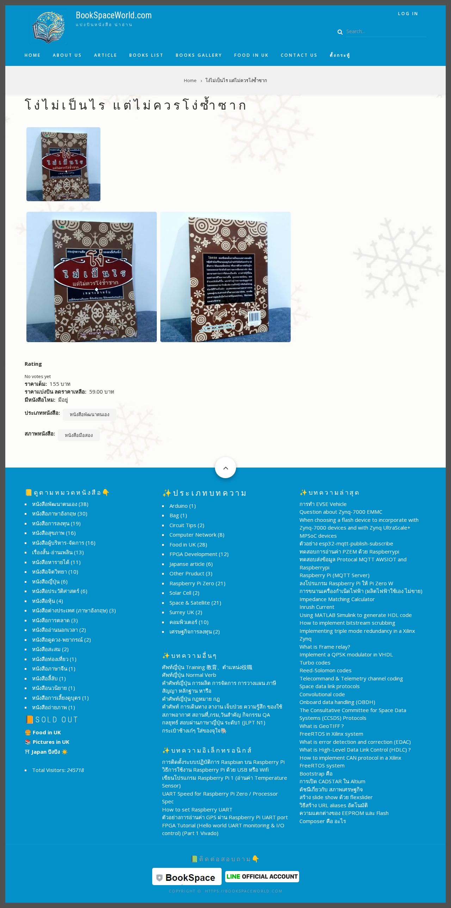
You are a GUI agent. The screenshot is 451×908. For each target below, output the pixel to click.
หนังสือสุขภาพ (48, 532)
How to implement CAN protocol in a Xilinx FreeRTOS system (350, 761)
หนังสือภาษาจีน (49, 668)
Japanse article (187, 563)
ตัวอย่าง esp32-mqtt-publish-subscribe (346, 543)
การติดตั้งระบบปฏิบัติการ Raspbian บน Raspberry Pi (223, 761)
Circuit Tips (182, 525)
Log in (408, 14)
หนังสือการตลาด (51, 620)
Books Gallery (199, 55)
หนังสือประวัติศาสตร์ (55, 590)
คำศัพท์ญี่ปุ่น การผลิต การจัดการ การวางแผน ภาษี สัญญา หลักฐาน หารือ (219, 686)
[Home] (48, 26)
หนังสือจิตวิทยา (49, 571)
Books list (146, 55)
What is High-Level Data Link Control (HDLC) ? (355, 749)
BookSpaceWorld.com (114, 15)
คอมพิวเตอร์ (183, 621)
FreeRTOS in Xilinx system (331, 733)
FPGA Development (193, 553)
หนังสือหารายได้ (50, 562)
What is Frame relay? (324, 646)
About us (67, 55)
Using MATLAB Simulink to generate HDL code (355, 614)
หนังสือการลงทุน (50, 523)
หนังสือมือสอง (79, 435)
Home (33, 55)
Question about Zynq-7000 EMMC (340, 511)
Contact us (299, 55)
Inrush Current (316, 606)
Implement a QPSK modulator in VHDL (346, 654)
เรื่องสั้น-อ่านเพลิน (52, 552)
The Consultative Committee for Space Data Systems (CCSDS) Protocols (352, 714)
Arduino (178, 505)
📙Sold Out (52, 719)
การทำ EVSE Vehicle (323, 503)
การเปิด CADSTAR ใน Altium (332, 781)
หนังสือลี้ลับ (45, 678)
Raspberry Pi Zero (191, 583)
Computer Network (192, 534)
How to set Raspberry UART (197, 809)
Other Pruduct (186, 573)
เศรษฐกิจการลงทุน (190, 631)
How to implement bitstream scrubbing (347, 622)
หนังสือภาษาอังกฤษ (54, 513)
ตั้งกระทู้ (340, 55)
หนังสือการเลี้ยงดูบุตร (56, 697)
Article (105, 55)
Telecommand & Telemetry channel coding (351, 678)
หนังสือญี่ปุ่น (46, 581)
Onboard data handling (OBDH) (337, 701)
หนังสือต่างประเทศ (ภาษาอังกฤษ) (70, 610)
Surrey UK (181, 612)
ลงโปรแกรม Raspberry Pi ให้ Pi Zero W (346, 583)
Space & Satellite (189, 602)
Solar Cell (180, 592)
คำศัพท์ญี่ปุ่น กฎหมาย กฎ (191, 698)
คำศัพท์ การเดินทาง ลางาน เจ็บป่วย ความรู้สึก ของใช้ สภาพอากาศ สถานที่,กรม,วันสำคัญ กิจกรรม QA (222, 710)
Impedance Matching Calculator (337, 599)
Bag (174, 515)
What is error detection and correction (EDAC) (355, 741)
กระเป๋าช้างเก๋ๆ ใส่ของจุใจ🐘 (194, 730)
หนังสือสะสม (46, 649)
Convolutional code (322, 694)
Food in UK (251, 55)
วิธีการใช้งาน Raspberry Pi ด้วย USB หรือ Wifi (215, 769)
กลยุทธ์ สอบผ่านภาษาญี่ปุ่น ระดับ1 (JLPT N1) (213, 722)
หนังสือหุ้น (43, 600)
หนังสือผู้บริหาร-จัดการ (58, 542)
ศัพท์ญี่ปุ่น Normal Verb (189, 674)
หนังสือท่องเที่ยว (50, 658)
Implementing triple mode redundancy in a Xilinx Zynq (357, 634)
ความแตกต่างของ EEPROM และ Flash (344, 812)
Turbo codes (314, 662)
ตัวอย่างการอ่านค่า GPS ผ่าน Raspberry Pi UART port (225, 817)
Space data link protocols (329, 686)
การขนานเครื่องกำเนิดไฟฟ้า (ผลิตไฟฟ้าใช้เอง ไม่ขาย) (360, 590)
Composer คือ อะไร (322, 820)
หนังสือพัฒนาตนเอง (89, 414)
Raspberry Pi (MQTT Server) (334, 575)
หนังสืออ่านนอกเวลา (55, 629)
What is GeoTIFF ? (321, 725)
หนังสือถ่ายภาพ (49, 707)
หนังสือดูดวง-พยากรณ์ (57, 639)
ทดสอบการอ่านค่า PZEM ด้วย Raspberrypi (349, 551)
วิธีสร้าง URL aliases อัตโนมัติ (333, 805)
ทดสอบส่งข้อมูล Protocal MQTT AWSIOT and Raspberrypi (353, 563)
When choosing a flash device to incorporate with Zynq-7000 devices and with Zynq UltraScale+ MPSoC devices (359, 527)
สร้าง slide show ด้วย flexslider (336, 797)
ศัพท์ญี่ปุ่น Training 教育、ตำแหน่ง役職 (207, 667)
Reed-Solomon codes (325, 670)
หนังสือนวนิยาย (49, 687)
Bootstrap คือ (316, 773)
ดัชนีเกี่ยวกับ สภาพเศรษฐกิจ (331, 789)
